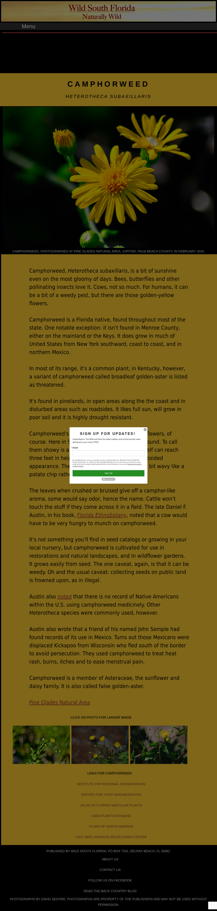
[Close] (145, 429)
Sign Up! (108, 473)
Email (75, 448)
